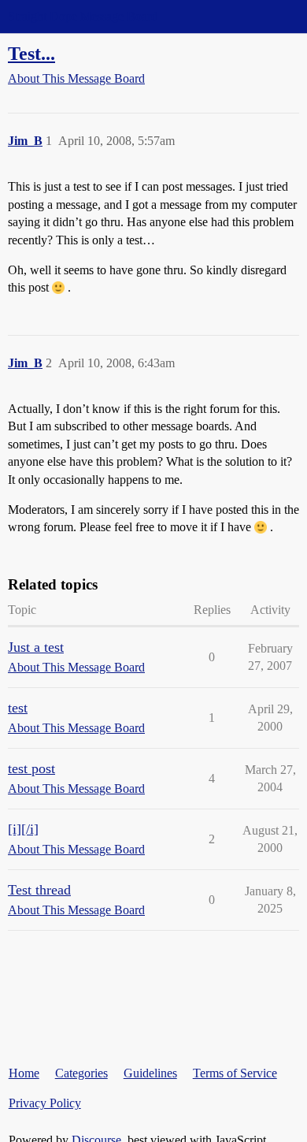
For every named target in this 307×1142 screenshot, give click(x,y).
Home (24, 1073)
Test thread (39, 890)
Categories (81, 1073)
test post (31, 768)
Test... (31, 53)
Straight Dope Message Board (82, 16)
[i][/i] (23, 829)
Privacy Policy (45, 1103)
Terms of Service (235, 1073)
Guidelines (150, 1073)
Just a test (36, 647)
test (18, 708)
